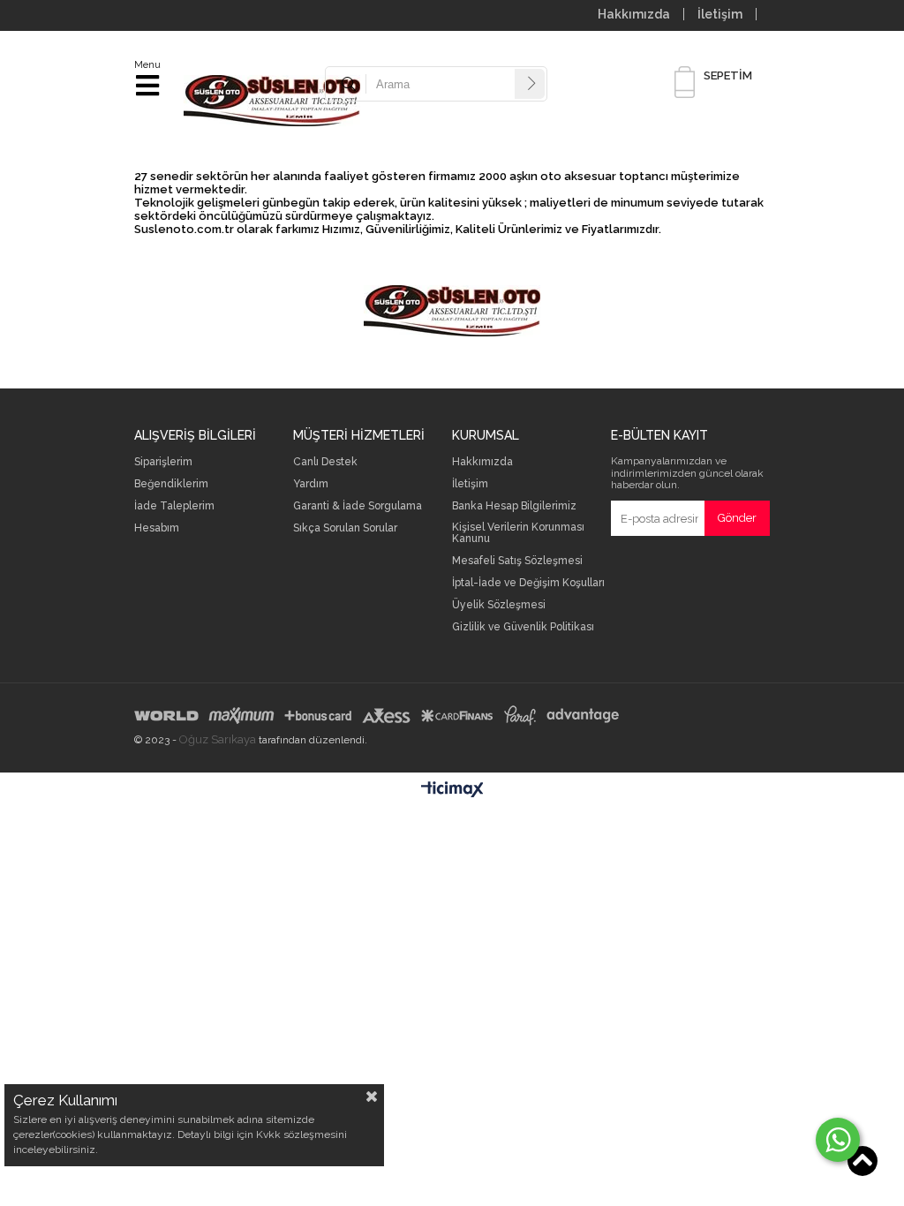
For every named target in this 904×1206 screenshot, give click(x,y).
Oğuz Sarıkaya (217, 739)
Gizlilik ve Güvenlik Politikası (523, 627)
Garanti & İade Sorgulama (357, 506)
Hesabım (156, 528)
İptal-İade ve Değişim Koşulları (528, 583)
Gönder (737, 517)
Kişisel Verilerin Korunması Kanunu (518, 534)
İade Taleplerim (174, 506)
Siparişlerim (163, 462)
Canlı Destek (325, 462)
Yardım (310, 484)
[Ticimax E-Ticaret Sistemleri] (452, 790)
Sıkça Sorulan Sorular (345, 528)
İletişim (719, 14)
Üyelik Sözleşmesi (499, 605)
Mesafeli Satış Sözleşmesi (517, 561)
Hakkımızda (634, 14)
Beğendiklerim (171, 484)
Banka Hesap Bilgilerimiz (514, 506)
